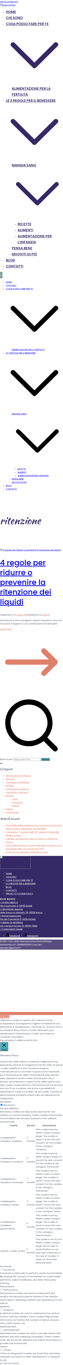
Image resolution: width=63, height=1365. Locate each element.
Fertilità (10, 785)
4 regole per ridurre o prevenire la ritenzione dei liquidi (25, 582)
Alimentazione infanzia (18, 775)
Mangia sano (19, 413)
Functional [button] (5, 1266)
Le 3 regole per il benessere (21, 353)
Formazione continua (17, 789)
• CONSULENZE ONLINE (11, 929)
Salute (46, 614)
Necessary (9, 1105)
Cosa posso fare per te (19, 288)
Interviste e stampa (17, 792)
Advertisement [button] (8, 1326)
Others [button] (3, 1346)
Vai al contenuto (9, 1)
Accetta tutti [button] (30, 1040)
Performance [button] (7, 1286)
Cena (15, 799)
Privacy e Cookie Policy (19, 893)
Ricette (24, 224)
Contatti (14, 266)
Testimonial (12, 812)
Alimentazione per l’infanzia (33, 475)
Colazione (17, 802)
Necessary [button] (5, 1101)
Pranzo (15, 805)
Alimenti (25, 230)
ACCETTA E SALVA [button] (9, 1363)
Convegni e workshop (17, 782)
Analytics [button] (5, 1306)
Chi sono (14, 17)
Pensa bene (22, 248)
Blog (10, 260)
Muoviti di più (24, 254)
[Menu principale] (1, 273)
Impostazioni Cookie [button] (11, 1040)
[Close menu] (1, 276)
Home (11, 11)
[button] (34, 82)
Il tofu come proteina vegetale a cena (27, 852)
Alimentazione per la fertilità (28, 349)
